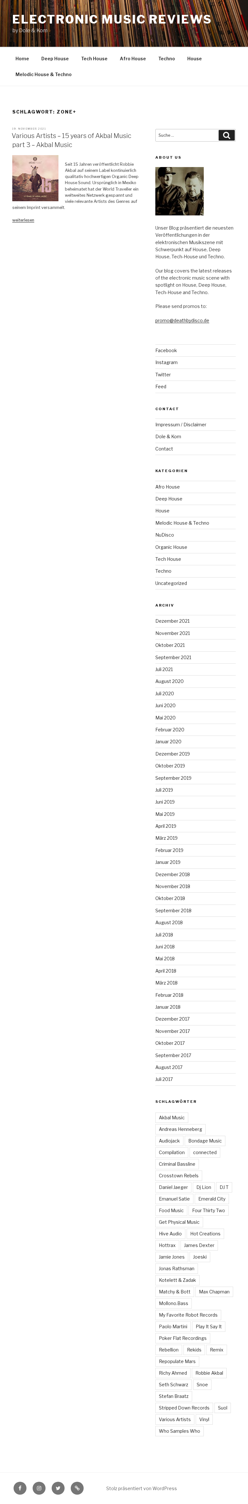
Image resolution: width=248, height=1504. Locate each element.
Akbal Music (172, 1117)
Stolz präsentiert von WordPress (141, 1488)
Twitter (163, 374)
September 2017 (173, 1055)
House (194, 58)
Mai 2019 (165, 814)
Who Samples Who (179, 1431)
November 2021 (172, 633)
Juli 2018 (164, 934)
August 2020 (169, 681)
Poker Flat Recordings (183, 1338)
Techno (166, 58)
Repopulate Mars (177, 1361)
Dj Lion (203, 1187)
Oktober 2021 (170, 645)
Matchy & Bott (175, 1291)
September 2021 (173, 657)
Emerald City (211, 1199)
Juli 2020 (164, 693)
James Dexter (199, 1245)
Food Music (171, 1210)
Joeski (200, 1257)
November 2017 (172, 1031)
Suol (222, 1407)
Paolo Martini (173, 1326)
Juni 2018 (165, 946)
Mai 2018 (165, 958)
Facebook (166, 350)
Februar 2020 (169, 729)
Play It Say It (209, 1326)
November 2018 (172, 886)
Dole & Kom (168, 436)
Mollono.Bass (173, 1303)
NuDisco (164, 535)
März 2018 (166, 982)
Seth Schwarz (173, 1384)
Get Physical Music (179, 1222)
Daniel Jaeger (173, 1187)
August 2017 (168, 1067)
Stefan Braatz (174, 1396)
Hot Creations (205, 1233)
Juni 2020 (165, 705)
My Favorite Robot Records (188, 1315)
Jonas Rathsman (176, 1268)
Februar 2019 (169, 850)
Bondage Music (205, 1140)
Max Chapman (214, 1291)
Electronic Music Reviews (112, 19)
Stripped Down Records (184, 1407)
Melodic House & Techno (44, 74)
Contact (164, 448)
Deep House (55, 58)
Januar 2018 (168, 1007)
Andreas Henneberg (180, 1129)
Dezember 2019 (172, 754)
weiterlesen (23, 220)
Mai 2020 (165, 717)
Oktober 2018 (170, 898)
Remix (216, 1349)
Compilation (172, 1152)
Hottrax (167, 1245)
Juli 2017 (164, 1079)
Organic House (171, 547)
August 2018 (169, 922)
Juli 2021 (164, 669)
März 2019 (166, 838)
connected (205, 1152)
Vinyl (204, 1419)
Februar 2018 (169, 995)
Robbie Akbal (209, 1373)
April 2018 (165, 971)
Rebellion (169, 1349)
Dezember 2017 (172, 1019)
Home (22, 58)
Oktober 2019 (170, 765)
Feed (160, 386)
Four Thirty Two (208, 1210)
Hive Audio (170, 1233)
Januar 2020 (168, 741)
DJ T (224, 1187)
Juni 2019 (165, 802)
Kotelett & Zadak (177, 1280)
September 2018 (173, 910)
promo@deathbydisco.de (182, 320)
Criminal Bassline (177, 1164)
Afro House (133, 58)
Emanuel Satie (174, 1199)
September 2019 (173, 778)
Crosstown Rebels (179, 1175)
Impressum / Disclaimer (180, 424)
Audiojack (169, 1140)
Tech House (94, 58)
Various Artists (175, 1419)
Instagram (166, 362)
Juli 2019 (164, 790)
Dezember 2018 (172, 874)
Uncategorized (171, 583)
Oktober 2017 (170, 1043)
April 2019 (165, 826)
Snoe (202, 1384)
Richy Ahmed (173, 1373)
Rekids (194, 1349)
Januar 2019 (168, 862)
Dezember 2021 (172, 621)
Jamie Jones (172, 1257)
